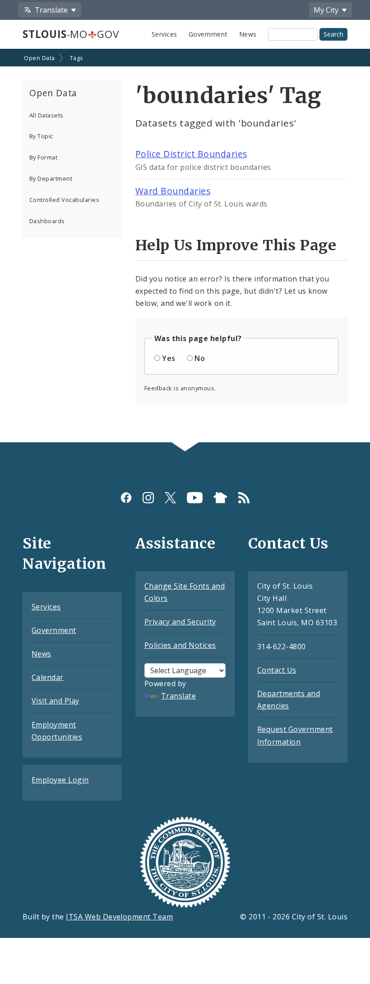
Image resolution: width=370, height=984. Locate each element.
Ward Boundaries (172, 191)
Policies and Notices (180, 645)
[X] (170, 497)
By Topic (41, 136)
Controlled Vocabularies (64, 200)
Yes (168, 358)
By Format (43, 157)
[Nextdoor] (220, 497)
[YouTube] (195, 497)
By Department (50, 178)
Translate (178, 696)
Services (164, 34)
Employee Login (60, 780)
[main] (185, 246)
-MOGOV (71, 34)
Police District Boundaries (191, 154)
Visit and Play (55, 701)
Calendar (48, 677)
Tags (76, 58)
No (199, 358)
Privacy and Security (180, 622)
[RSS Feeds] (244, 497)
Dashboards (47, 221)
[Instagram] (148, 497)
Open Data (39, 58)
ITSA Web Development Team (119, 917)
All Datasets (46, 115)
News (248, 34)
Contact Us (276, 670)
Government (208, 34)
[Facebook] (126, 497)
